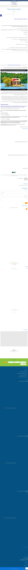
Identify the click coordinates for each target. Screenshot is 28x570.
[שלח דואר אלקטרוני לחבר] (12, 172)
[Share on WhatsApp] (15, 172)
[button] (1, 15)
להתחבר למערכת (25, 185)
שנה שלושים (12, 175)
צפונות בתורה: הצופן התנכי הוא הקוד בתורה (22, 373)
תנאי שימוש (26, 562)
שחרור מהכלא (14, 175)
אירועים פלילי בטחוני (19, 8)
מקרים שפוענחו (8, 8)
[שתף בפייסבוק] (14, 172)
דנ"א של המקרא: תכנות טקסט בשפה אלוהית (13, 8)
